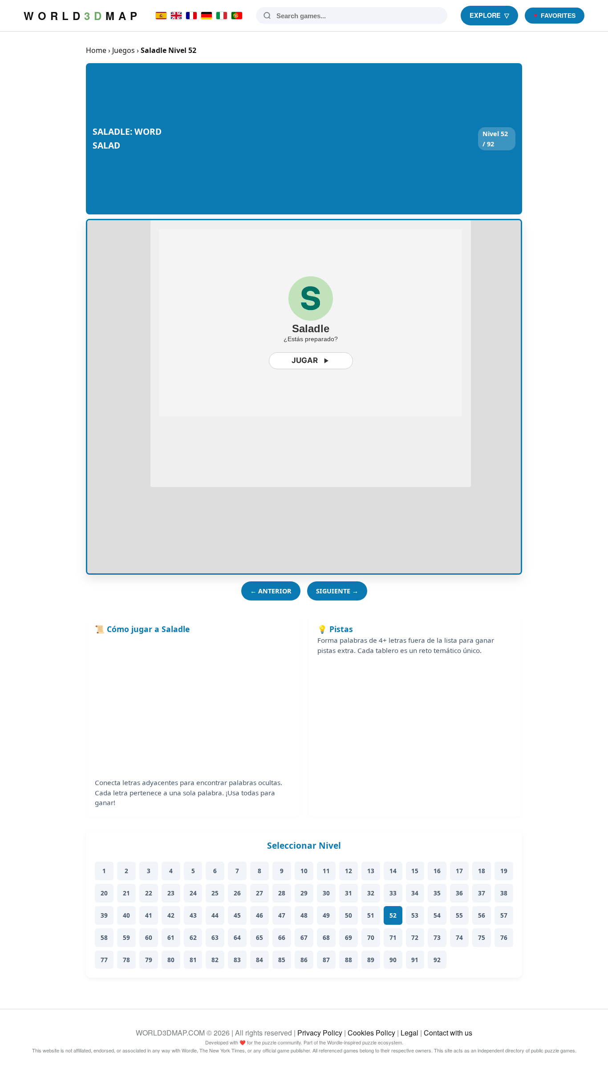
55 (459, 915)
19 (503, 870)
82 (215, 959)
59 (126, 937)
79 (148, 959)
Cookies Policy (371, 1033)
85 (281, 959)
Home (96, 50)
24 (193, 893)
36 (459, 893)
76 (503, 937)
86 (304, 959)
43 (193, 915)
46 (259, 915)
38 (503, 893)
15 (414, 870)
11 (326, 870)
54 (437, 915)
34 (414, 893)
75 (481, 937)
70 (370, 937)
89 (370, 959)
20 (104, 893)
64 (237, 937)
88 (348, 959)
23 (170, 893)
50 (348, 915)
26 (237, 893)
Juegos (123, 50)
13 (370, 870)
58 (104, 937)
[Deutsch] (206, 16)
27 (259, 893)
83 (237, 959)
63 (215, 937)
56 (481, 915)
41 (148, 915)
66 (281, 937)
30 (326, 893)
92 (437, 959)
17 (459, 870)
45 (237, 915)
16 (437, 870)
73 (437, 937)
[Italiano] (221, 16)
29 (304, 893)
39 (104, 915)
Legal (409, 1033)
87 (326, 959)
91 (414, 959)
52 (393, 915)
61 (170, 937)
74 (459, 937)
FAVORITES (555, 15)
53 (414, 915)
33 (393, 893)
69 (348, 937)
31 (348, 893)
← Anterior (271, 591)
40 (126, 915)
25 (215, 893)
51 (370, 915)
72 (414, 937)
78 (126, 959)
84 (259, 959)
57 (503, 915)
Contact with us (448, 1033)
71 (393, 937)
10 (304, 870)
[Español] (161, 16)
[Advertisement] (322, 139)
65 (259, 937)
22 (148, 893)
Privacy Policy (319, 1033)
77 (104, 959)
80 (170, 959)
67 (304, 937)
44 (215, 915)
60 (148, 937)
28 (281, 893)
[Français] (191, 16)
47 (281, 915)
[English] (176, 16)
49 (326, 915)
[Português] (237, 16)
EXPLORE (489, 15)
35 (437, 893)
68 (326, 937)
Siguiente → (337, 591)
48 (304, 915)
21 (126, 893)
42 (170, 915)
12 (348, 870)
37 (481, 893)
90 (393, 959)
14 (393, 870)
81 (193, 959)
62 (193, 937)
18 (481, 870)
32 (370, 893)
